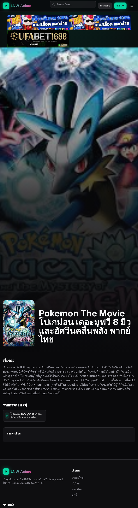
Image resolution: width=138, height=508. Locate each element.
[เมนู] (132, 6)
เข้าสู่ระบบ (105, 5)
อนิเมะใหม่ (78, 477)
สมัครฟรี (120, 5)
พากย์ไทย (77, 489)
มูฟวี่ (74, 494)
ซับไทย (76, 483)
